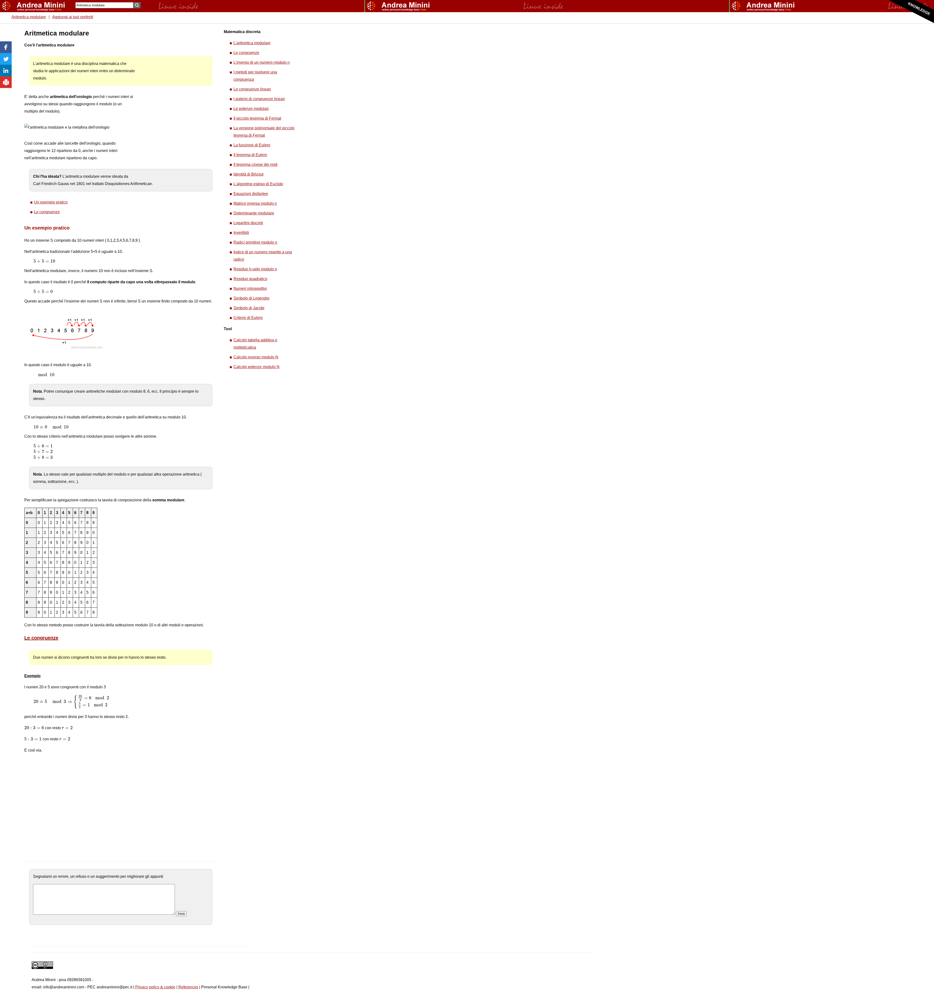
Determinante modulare (254, 213)
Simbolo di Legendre (251, 298)
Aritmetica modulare (28, 17)
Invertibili (241, 233)
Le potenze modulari (251, 108)
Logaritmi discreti (248, 223)
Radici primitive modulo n (255, 242)
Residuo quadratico (250, 279)
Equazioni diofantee (251, 194)
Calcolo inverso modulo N (256, 357)
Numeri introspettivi (250, 288)
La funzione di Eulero (252, 145)
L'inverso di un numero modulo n (262, 62)
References (188, 987)
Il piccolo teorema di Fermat (257, 118)
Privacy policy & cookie (155, 987)
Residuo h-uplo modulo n (255, 269)
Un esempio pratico (51, 202)
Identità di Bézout (248, 174)
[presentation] (44, 261)
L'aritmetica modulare (252, 43)
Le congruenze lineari (252, 89)
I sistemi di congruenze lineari (259, 99)
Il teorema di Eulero (250, 155)
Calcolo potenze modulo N (256, 367)
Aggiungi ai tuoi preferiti (72, 17)
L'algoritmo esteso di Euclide (258, 184)
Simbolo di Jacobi (249, 308)
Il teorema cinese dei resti (256, 164)
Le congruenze (47, 212)
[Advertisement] (172, 102)
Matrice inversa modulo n (255, 203)
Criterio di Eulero (248, 318)
